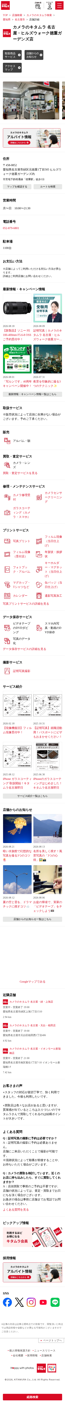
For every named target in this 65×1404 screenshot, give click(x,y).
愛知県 (6, 19)
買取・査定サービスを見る (20, 473)
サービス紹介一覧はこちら (32, 796)
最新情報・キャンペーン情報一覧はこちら (32, 394)
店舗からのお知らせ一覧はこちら (32, 919)
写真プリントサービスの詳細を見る (26, 603)
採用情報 (32, 1355)
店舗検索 (38, 3)
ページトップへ (52, 1340)
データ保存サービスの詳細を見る (24, 649)
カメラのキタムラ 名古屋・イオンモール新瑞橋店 (35, 1050)
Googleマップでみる (33, 981)
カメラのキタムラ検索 (39, 15)
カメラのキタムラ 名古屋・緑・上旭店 (31, 1001)
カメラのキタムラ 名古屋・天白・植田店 (32, 1025)
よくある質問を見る (16, 1209)
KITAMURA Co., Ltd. (25, 1379)
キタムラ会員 (49, 3)
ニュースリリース (44, 1350)
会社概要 (18, 1355)
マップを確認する (17, 186)
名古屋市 (20, 19)
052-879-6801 (11, 228)
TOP (5, 15)
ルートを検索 (47, 186)
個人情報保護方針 (20, 1350)
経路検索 (32, 1397)
